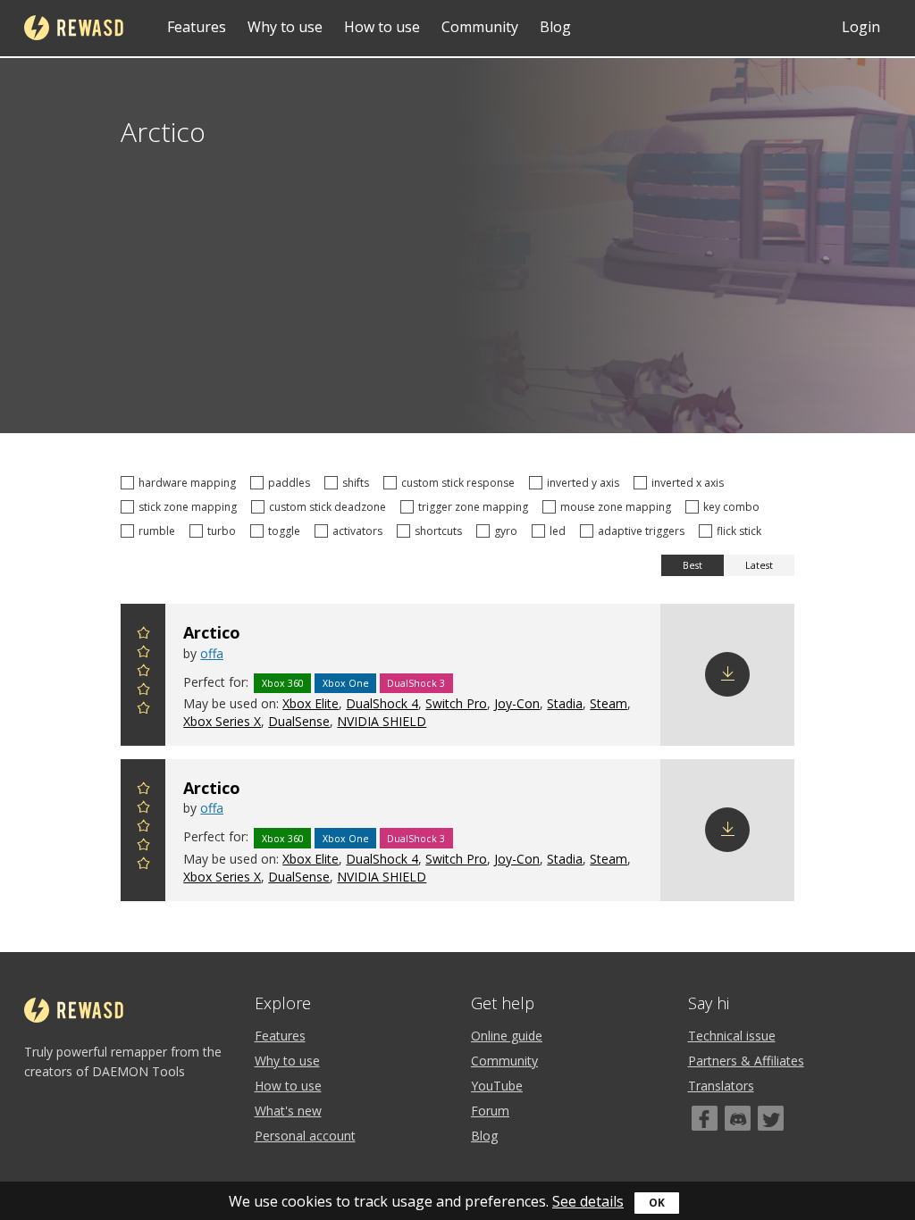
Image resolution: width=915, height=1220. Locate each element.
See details (588, 1201)
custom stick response (460, 482)
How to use (382, 27)
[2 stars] (143, 691)
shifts (358, 482)
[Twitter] (771, 1118)
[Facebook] (705, 1118)
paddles (291, 482)
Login (861, 27)
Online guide (506, 1035)
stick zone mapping (190, 506)
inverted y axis (586, 482)
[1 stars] (143, 710)
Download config (727, 674)
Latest (759, 565)
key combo (734, 506)
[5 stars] (143, 635)
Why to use (285, 27)
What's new (288, 1110)
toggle (287, 531)
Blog (555, 27)
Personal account (305, 1135)
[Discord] (738, 1118)
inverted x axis (690, 482)
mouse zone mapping (618, 506)
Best (692, 565)
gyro (508, 531)
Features (196, 27)
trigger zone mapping (475, 506)
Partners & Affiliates (746, 1060)
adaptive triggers (644, 531)
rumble (159, 531)
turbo (224, 531)
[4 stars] (143, 654)
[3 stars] (143, 673)
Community (479, 27)
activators (360, 531)
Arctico (211, 632)
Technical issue (732, 1035)
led (560, 531)
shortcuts (441, 531)
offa (211, 653)
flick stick (742, 531)
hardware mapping (190, 482)
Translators (721, 1085)
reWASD (73, 27)
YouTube (497, 1085)
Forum (490, 1110)
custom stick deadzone (330, 506)
